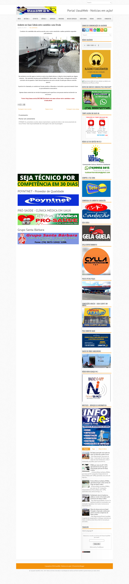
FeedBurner (100, 547)
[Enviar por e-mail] (19, 105)
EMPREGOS (52, 19)
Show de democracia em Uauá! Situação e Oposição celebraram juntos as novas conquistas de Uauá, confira (100, 511)
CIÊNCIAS (44, 19)
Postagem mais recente (24, 109)
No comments (33, 27)
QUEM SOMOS (83, 19)
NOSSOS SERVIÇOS (72, 19)
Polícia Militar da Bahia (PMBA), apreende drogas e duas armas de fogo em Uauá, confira (100, 482)
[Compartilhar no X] (22, 105)
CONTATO (99, 19)
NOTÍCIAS (27, 19)
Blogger (82, 566)
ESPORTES (35, 19)
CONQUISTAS (108, 19)
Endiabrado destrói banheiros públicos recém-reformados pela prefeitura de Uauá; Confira (100, 496)
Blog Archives (103, 449)
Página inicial (49, 109)
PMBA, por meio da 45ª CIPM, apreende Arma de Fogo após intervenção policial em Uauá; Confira (99, 467)
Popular (86, 449)
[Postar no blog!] (20, 105)
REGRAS (92, 19)
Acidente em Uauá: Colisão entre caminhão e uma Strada (39, 25)
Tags (93, 449)
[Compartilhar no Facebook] (24, 105)
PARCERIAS (61, 19)
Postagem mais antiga (73, 109)
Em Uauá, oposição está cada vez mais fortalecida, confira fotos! (100, 453)
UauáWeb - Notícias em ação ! (63, 566)
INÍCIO (19, 19)
